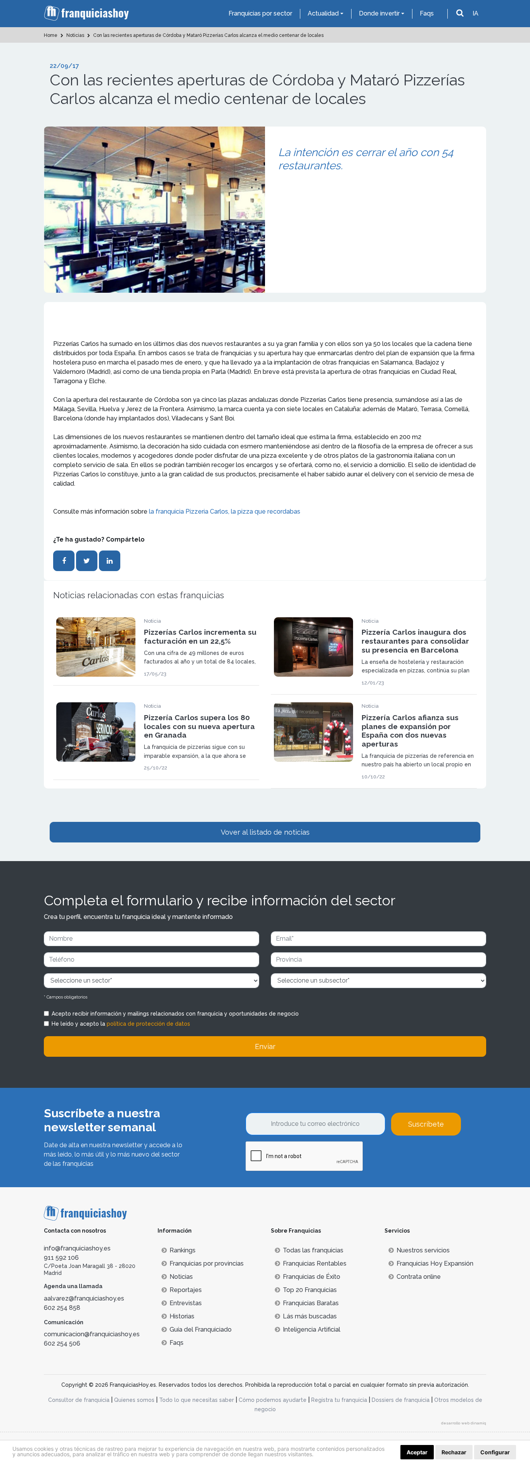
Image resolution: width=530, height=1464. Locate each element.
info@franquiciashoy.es (77, 1248)
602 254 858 (62, 1307)
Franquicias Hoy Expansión (435, 1263)
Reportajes (186, 1290)
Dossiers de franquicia (401, 1400)
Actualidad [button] (323, 13)
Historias (182, 1316)
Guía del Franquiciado (201, 1329)
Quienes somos (134, 1400)
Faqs (427, 13)
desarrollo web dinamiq (463, 1423)
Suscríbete (426, 1124)
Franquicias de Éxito (311, 1276)
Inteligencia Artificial (311, 1329)
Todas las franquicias (313, 1250)
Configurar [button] (495, 1452)
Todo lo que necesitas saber (196, 1400)
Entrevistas (186, 1303)
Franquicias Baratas (311, 1303)
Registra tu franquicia (339, 1400)
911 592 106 (61, 1257)
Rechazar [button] (454, 1452)
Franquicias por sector (260, 13)
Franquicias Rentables (314, 1263)
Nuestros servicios (423, 1250)
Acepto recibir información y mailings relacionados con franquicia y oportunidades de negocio (175, 1014)
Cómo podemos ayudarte (273, 1400)
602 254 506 (62, 1343)
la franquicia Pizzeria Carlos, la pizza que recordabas (224, 511)
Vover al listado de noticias (265, 832)
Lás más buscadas (310, 1316)
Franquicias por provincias (207, 1263)
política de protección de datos (148, 1024)
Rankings (183, 1250)
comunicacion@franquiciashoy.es (92, 1334)
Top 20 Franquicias (310, 1290)
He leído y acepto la (121, 1024)
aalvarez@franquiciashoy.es (84, 1298)
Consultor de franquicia (78, 1400)
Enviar (265, 1046)
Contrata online (419, 1276)
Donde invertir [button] (379, 13)
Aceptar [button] (417, 1452)
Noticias (181, 1276)
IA (475, 13)
